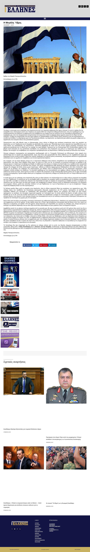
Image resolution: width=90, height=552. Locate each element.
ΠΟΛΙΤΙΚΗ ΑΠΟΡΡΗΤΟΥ (14, 549)
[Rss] (87, 6)
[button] (44, 18)
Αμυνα (37, 526)
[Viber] (85, 6)
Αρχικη (37, 523)
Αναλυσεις (38, 535)
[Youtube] (82, 6)
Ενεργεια (37, 530)
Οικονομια (38, 528)
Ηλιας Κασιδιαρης (40, 540)
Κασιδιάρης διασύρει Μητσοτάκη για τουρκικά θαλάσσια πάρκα (22, 429)
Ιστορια (37, 536)
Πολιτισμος (38, 538)
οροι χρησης (77, 549)
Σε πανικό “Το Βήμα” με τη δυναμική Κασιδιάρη (60, 503)
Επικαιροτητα (39, 531)
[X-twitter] (79, 6)
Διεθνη (37, 533)
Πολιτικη (37, 524)
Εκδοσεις (37, 541)
